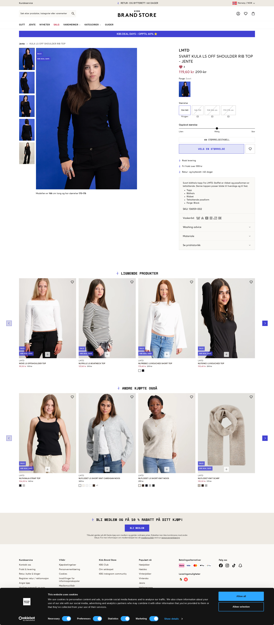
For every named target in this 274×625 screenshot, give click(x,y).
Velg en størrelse (211, 149)
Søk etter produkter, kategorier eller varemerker (43, 14)
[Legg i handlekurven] (47, 354)
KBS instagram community (113, 574)
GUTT (22, 25)
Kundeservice (26, 3)
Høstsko (143, 569)
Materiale (188, 236)
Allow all (241, 596)
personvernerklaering (170, 538)
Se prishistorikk (191, 245)
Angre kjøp (24, 583)
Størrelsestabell (219, 140)
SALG (56, 25)
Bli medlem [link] (137, 528)
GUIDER (109, 25)
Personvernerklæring (69, 569)
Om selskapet (106, 569)
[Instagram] (227, 565)
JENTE (32, 25)
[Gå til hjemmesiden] (137, 13)
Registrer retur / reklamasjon (34, 578)
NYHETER (44, 25)
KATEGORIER (92, 25)
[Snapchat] (240, 565)
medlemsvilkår (147, 538)
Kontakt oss (25, 565)
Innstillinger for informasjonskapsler (69, 579)
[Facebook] (221, 565)
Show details (171, 618)
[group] (217, 112)
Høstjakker (144, 565)
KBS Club (104, 565)
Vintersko (143, 578)
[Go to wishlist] (246, 13)
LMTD (184, 50)
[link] (137, 13)
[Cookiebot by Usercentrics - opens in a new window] (27, 618)
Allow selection (241, 606)
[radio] (185, 110)
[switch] (97, 618)
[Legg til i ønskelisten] (250, 149)
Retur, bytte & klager (29, 574)
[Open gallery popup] (86, 118)
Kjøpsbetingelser (67, 565)
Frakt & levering (27, 569)
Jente (22, 44)
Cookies (63, 574)
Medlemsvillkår (67, 586)
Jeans (142, 583)
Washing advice (192, 227)
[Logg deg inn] (238, 13)
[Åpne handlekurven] (253, 13)
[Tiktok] (234, 565)
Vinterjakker (145, 574)
